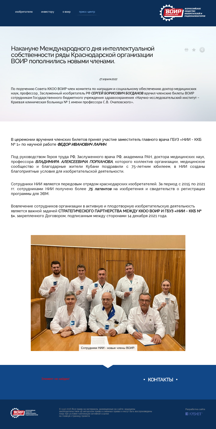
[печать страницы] (186, 49)
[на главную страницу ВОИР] (24, 413)
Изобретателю (24, 11)
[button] (181, 238)
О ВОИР (67, 11)
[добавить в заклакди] (194, 49)
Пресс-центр (87, 11)
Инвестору (47, 11)
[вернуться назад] (202, 49)
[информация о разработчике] (194, 413)
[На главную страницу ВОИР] (182, 13)
